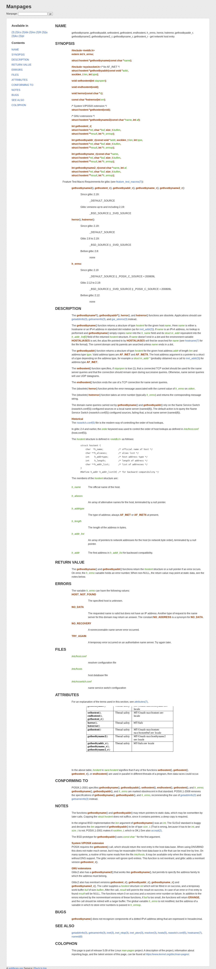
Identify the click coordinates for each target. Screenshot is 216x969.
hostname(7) (192, 340)
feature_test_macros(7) (129, 181)
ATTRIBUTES (67, 695)
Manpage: (12, 13)
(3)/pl (21, 36)
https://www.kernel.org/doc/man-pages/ (167, 954)
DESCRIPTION (68, 308)
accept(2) (156, 830)
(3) (13, 32)
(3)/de (25, 32)
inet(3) (110, 932)
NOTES (61, 806)
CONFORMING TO (71, 781)
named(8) (77, 936)
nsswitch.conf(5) (86, 422)
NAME (60, 26)
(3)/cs (18, 32)
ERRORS (63, 584)
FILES (60, 649)
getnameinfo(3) (97, 319)
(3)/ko (15, 36)
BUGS (60, 912)
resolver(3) (151, 932)
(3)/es (32, 32)
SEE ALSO (64, 926)
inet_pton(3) (136, 932)
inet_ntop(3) (122, 932)
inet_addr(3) (146, 329)
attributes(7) (141, 701)
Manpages (18, 6)
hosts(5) (162, 932)
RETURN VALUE (69, 562)
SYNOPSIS (65, 43)
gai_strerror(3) (119, 319)
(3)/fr (38, 32)
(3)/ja (44, 32)
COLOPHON (66, 943)
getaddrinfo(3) (79, 319)
